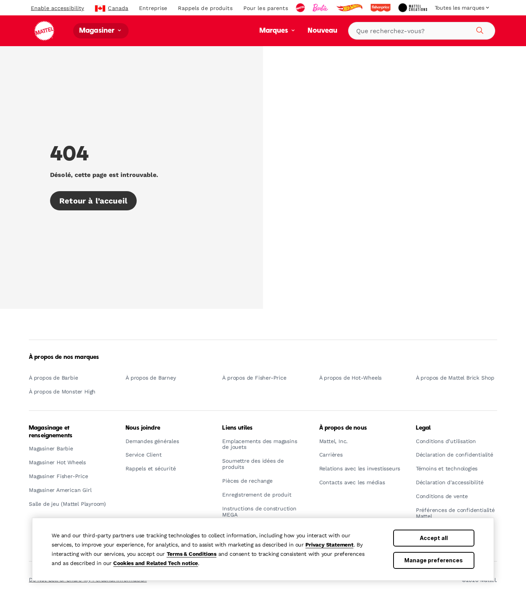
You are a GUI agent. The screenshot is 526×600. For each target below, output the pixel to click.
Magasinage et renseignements (50, 431)
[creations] (413, 7)
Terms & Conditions (191, 554)
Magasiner (97, 31)
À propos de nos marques (64, 357)
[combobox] (421, 31)
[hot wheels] (350, 7)
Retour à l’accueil (93, 200)
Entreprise (153, 8)
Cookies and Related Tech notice (155, 563)
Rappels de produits (205, 8)
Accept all (434, 538)
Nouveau (322, 31)
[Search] (478, 29)
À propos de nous (343, 428)
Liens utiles (237, 428)
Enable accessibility (57, 8)
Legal (423, 428)
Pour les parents (265, 8)
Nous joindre (143, 428)
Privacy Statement (329, 545)
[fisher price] (381, 7)
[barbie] (321, 7)
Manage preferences (433, 560)
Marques (275, 31)
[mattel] (301, 7)
